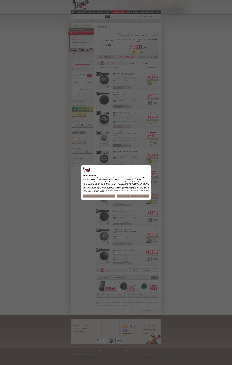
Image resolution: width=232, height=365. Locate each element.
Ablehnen (133, 196)
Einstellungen (101, 190)
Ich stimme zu (99, 196)
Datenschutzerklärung (93, 191)
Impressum (103, 191)
